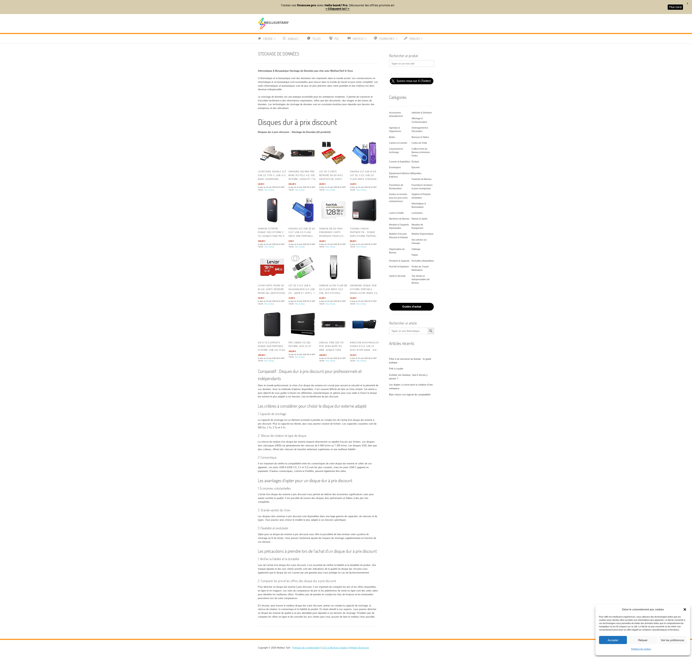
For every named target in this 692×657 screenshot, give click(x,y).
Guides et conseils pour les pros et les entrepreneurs (398, 197)
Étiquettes (416, 173)
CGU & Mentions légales (334, 647)
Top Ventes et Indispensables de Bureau (421, 279)
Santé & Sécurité (397, 276)
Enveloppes (395, 167)
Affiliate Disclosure (359, 647)
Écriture (415, 161)
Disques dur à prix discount (297, 122)
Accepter (613, 640)
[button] (685, 609)
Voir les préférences (672, 640)
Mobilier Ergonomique (422, 234)
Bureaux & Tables (420, 137)
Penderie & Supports (399, 261)
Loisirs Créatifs (396, 213)
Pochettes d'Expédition (423, 261)
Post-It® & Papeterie (399, 266)
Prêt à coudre (396, 368)
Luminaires (417, 213)
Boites (392, 137)
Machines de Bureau (399, 218)
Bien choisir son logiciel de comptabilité (409, 394)
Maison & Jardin (419, 218)
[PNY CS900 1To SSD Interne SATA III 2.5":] (303, 324)
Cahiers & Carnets (398, 143)
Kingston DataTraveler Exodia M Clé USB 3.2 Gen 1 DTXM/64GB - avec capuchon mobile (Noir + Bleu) (364, 350)
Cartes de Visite (419, 143)
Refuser (642, 640)
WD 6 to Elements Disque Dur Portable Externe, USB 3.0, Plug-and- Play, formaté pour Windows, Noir (272, 350)
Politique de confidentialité (306, 647)
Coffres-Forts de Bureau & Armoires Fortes (421, 152)
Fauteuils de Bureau (421, 179)
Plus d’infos (269, 190)
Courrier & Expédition (399, 161)
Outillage (416, 249)
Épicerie (416, 167)
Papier (415, 255)
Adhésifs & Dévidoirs (422, 112)
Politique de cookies (641, 649)
